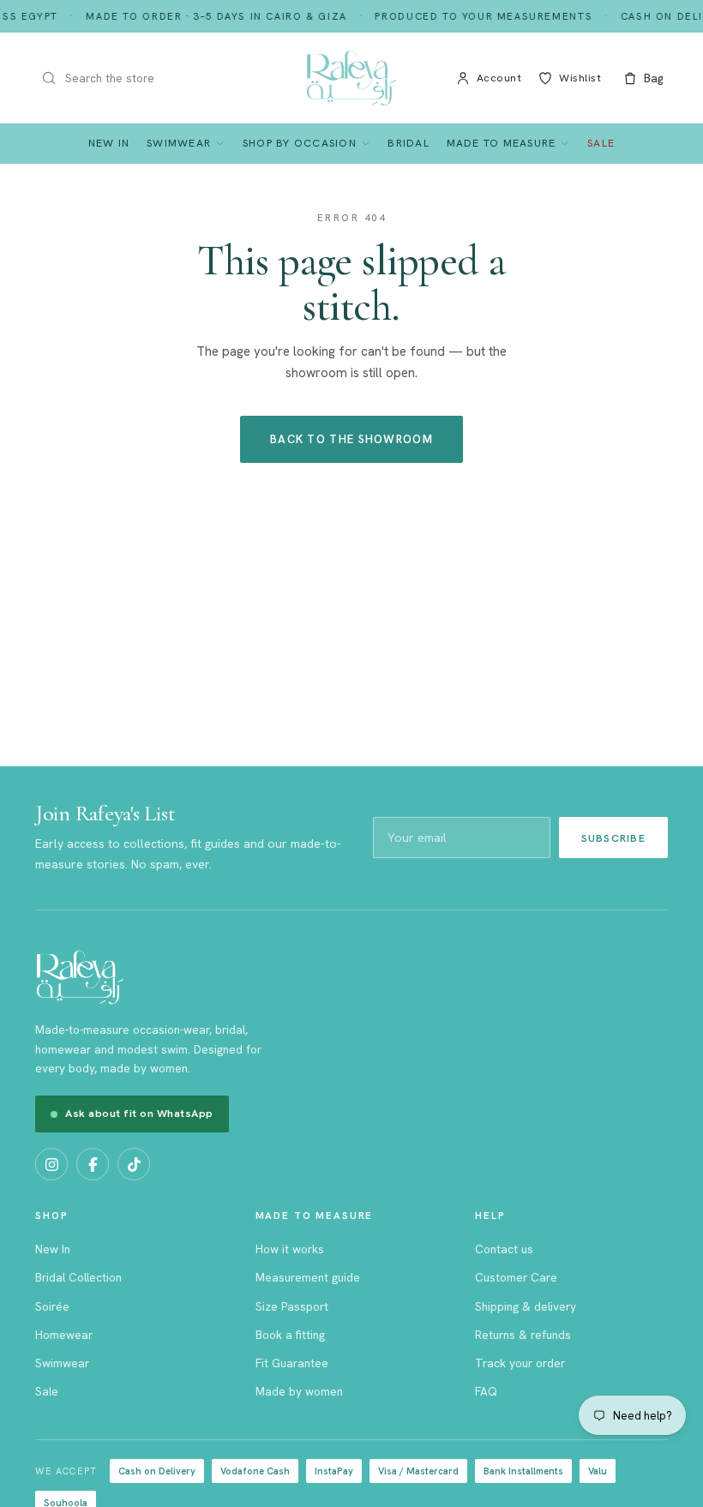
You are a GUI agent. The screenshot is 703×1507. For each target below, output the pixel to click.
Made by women (299, 1391)
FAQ (486, 1391)
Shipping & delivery (525, 1306)
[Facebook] (92, 1164)
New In (109, 142)
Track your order (520, 1363)
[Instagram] (51, 1164)
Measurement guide (307, 1277)
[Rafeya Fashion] (351, 78)
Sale (601, 142)
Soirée (52, 1306)
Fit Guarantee (291, 1363)
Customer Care (516, 1277)
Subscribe (613, 838)
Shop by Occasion (300, 142)
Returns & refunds (523, 1334)
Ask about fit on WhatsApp (139, 1113)
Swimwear (179, 142)
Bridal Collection (78, 1277)
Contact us (504, 1249)
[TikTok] (133, 1164)
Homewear (64, 1334)
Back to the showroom (351, 439)
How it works (289, 1249)
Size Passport (291, 1306)
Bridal (409, 142)
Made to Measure (501, 142)
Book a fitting (290, 1334)
